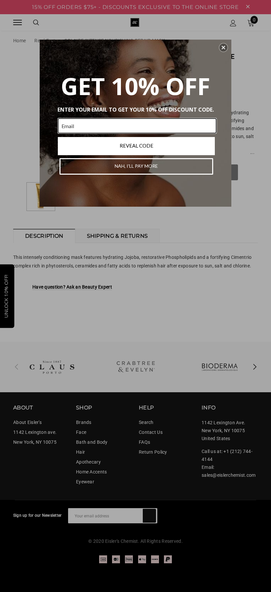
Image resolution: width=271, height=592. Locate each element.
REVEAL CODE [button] (136, 146)
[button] (223, 48)
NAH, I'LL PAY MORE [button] (136, 166)
